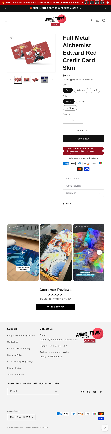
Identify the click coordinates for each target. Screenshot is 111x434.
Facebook (56, 356)
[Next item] (99, 252)
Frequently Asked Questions (21, 335)
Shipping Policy (14, 355)
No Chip (70, 108)
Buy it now (83, 138)
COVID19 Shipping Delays (20, 361)
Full (68, 90)
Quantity (66, 114)
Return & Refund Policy (18, 348)
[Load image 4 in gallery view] (44, 79)
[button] (6, 20)
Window (81, 90)
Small (69, 101)
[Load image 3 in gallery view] (35, 79)
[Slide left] (10, 80)
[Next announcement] (105, 8)
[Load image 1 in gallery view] (18, 79)
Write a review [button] (55, 306)
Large (82, 101)
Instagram (45, 356)
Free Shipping (69, 80)
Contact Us (12, 342)
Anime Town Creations (23, 427)
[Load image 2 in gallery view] (26, 79)
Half (95, 90)
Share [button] (69, 203)
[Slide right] (52, 80)
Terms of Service (15, 374)
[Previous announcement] (5, 8)
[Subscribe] (56, 391)
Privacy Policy (14, 368)
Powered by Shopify (40, 427)
